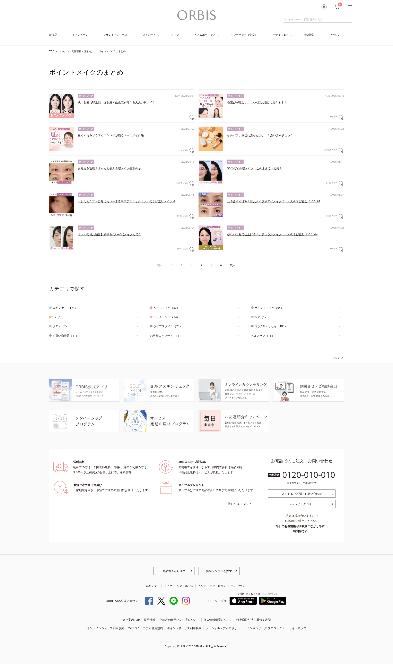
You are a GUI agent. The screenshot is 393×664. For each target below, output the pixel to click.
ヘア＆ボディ (185, 586)
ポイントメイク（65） (268, 308)
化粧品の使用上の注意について (179, 620)
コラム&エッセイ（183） (270, 326)
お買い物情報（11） (65, 336)
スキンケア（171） (64, 308)
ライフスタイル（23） (167, 326)
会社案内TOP (131, 620)
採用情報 (149, 620)
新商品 (53, 34)
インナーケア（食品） (244, 34)
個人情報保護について (218, 620)
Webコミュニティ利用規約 (145, 628)
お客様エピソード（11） (166, 336)
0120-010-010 (308, 474)
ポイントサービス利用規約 (184, 628)
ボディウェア (281, 34)
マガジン (335, 34)
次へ (233, 265)
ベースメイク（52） (166, 308)
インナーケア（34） (166, 317)
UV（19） (58, 317)
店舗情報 (309, 34)
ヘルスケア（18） (262, 336)
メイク (175, 34)
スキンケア (149, 34)
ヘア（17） (261, 317)
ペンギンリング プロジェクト (266, 628)
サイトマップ (297, 628)
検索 (286, 19)
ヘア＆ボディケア (205, 34)
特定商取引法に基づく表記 (253, 620)
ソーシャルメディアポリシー (224, 628)
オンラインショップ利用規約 (105, 628)
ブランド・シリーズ (115, 34)
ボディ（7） (60, 326)
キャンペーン (80, 34)
